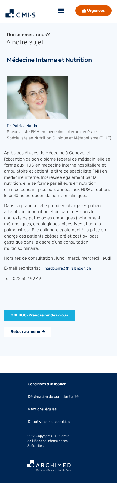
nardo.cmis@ (56, 268)
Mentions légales (42, 409)
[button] (61, 10)
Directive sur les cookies (49, 421)
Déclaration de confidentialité (53, 396)
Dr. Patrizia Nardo (22, 126)
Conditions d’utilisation (47, 384)
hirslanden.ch (79, 268)
